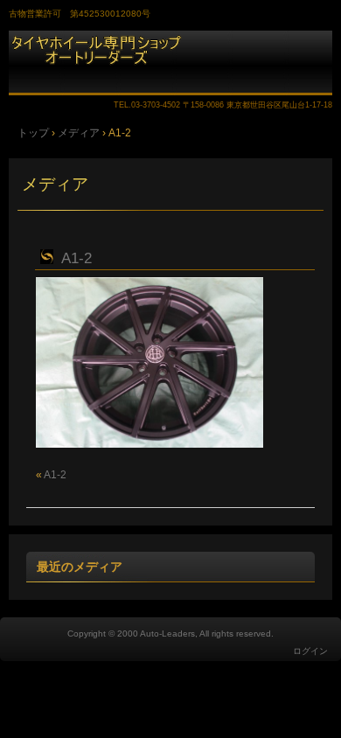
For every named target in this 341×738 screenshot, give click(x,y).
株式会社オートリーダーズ (170, 62)
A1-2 (76, 258)
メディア (55, 184)
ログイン (310, 651)
